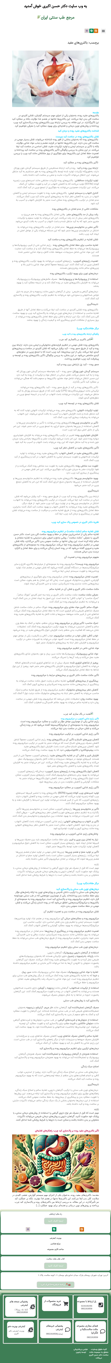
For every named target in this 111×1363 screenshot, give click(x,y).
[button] (103, 31)
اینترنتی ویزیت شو (16, 1326)
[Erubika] (87, 31)
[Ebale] (91, 31)
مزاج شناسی (55, 1243)
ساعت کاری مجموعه (55, 1249)
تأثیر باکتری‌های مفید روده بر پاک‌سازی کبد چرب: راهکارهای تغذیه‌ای (67, 1131)
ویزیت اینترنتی (55, 1238)
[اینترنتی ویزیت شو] (30, 1329)
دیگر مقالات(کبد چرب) (88, 328)
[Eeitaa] (96, 31)
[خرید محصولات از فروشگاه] (65, 1303)
